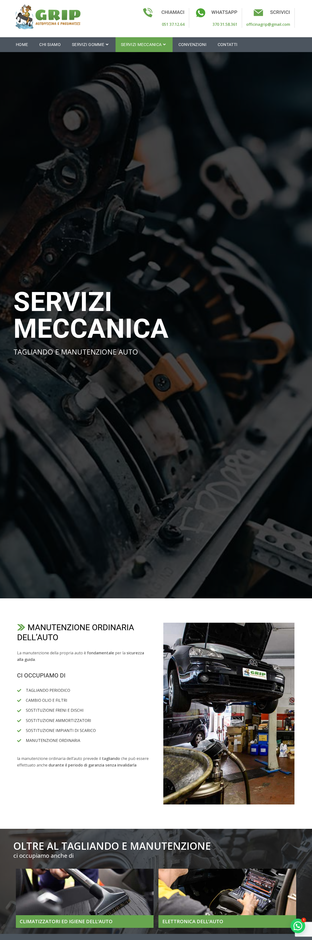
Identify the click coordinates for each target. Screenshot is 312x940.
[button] (298, 926)
